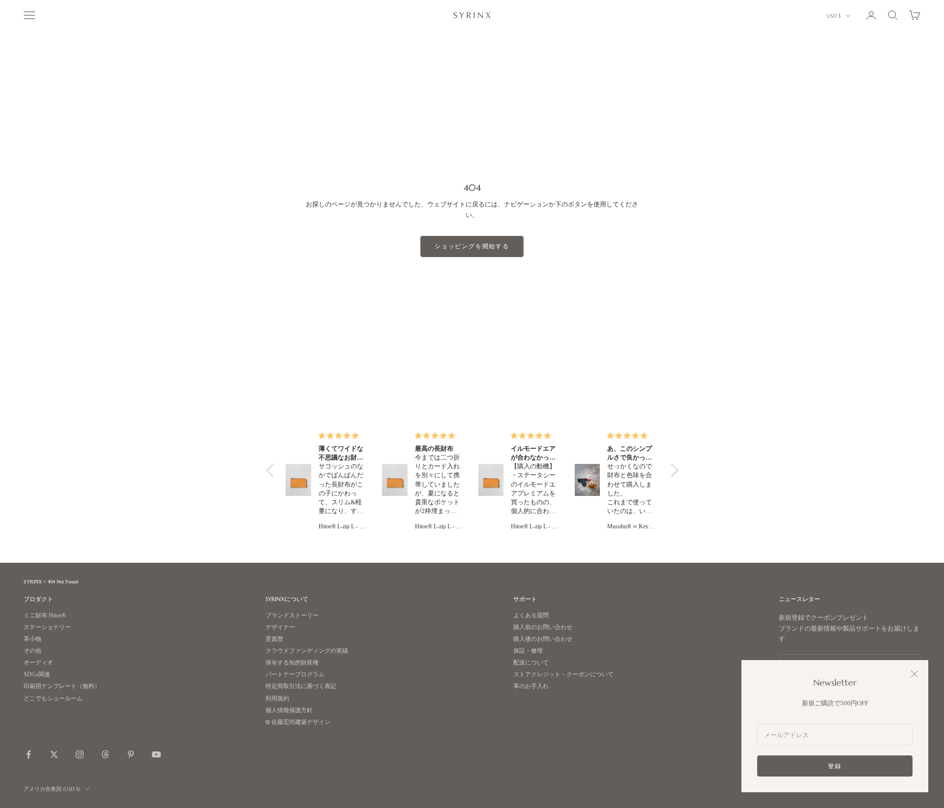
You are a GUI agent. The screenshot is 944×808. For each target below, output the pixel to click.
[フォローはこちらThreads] (105, 754)
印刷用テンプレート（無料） (62, 686)
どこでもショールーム (53, 698)
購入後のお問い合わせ (542, 639)
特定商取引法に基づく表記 (301, 686)
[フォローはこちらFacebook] (28, 754)
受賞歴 (274, 639)
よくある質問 (531, 615)
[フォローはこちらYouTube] (156, 754)
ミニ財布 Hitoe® (45, 615)
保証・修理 (528, 651)
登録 (835, 766)
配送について (531, 663)
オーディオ (38, 663)
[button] (272, 470)
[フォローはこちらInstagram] (80, 754)
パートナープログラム (295, 674)
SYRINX (33, 581)
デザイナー (280, 627)
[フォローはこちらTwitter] (54, 754)
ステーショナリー (47, 627)
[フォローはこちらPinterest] (131, 754)
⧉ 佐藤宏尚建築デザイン (298, 722)
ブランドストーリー (292, 615)
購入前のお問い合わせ (542, 627)
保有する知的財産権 (292, 663)
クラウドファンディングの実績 (307, 651)
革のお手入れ (531, 686)
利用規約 (277, 698)
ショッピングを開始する (472, 246)
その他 (32, 651)
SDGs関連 (37, 674)
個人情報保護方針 (289, 710)
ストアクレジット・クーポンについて (563, 674)
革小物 (32, 639)
